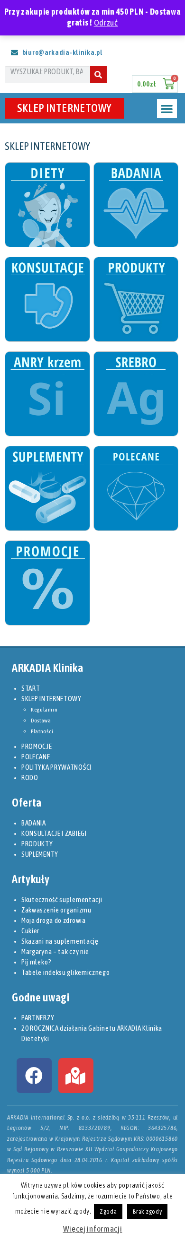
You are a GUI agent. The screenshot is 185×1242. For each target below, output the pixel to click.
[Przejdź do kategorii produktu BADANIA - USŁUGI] (135, 204)
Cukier (30, 931)
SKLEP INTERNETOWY (64, 108)
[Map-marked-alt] (75, 1075)
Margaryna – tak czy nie (55, 951)
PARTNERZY (37, 1018)
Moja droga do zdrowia (53, 920)
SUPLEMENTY (39, 854)
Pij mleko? (36, 962)
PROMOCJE (36, 746)
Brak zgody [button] (147, 1211)
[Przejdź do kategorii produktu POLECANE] (135, 488)
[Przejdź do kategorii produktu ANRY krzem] (47, 393)
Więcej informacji (92, 1228)
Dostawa (41, 720)
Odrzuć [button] (106, 22)
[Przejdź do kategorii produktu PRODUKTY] (135, 299)
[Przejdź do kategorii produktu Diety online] (47, 204)
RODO (29, 777)
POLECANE (35, 757)
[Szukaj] (98, 74)
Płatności (42, 731)
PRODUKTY (37, 844)
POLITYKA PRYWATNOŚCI (56, 767)
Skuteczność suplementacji (61, 899)
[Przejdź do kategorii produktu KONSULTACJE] (47, 299)
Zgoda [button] (108, 1211)
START (30, 688)
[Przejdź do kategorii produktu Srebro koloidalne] (135, 393)
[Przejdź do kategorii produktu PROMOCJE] (47, 582)
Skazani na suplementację (60, 941)
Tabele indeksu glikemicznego (65, 972)
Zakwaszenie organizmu (56, 910)
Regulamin (44, 709)
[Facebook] (34, 1075)
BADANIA (33, 823)
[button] (166, 108)
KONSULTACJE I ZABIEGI (54, 833)
